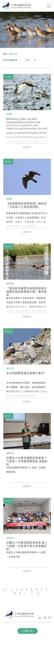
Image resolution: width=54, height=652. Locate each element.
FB (44, 617)
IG (49, 617)
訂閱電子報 (27, 630)
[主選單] (49, 6)
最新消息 (10, 283)
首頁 (5, 53)
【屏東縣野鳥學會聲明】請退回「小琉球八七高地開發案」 (26, 205)
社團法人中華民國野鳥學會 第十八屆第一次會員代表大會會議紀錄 (27, 546)
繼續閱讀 (27, 147)
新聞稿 (9, 113)
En (40, 617)
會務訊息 (10, 453)
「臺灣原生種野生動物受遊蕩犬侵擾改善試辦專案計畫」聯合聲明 (26, 291)
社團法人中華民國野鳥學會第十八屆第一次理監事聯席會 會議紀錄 (27, 461)
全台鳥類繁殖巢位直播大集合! (25, 373)
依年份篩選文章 (10, 60)
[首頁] (19, 614)
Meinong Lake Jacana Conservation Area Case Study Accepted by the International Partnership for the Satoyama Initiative (27, 125)
